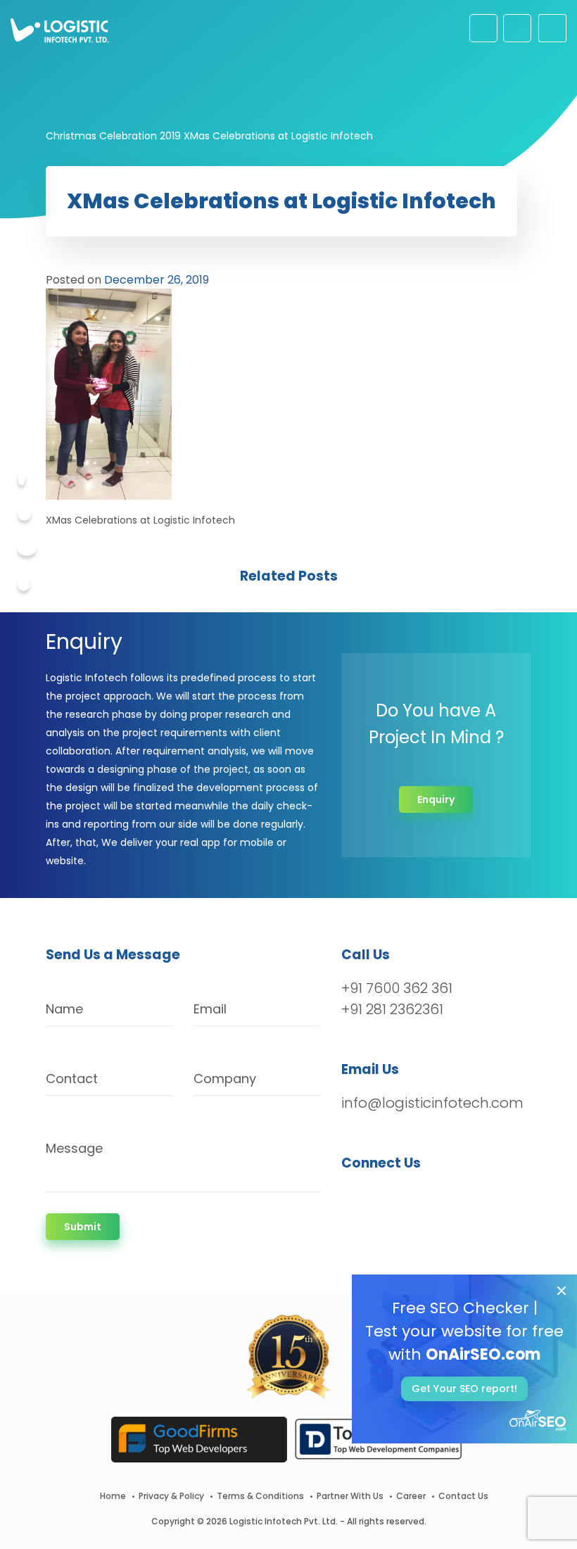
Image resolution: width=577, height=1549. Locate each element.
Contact (72, 1078)
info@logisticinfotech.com (432, 1103)
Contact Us (463, 1496)
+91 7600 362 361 (396, 988)
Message (74, 1148)
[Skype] (24, 584)
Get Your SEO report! (464, 1389)
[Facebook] (21, 479)
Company (225, 1078)
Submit (82, 1227)
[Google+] (27, 549)
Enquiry (436, 799)
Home (113, 1496)
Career (411, 1496)
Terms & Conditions (260, 1496)
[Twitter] (24, 514)
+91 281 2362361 (392, 1009)
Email (210, 1009)
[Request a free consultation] (483, 28)
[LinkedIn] (418, 1200)
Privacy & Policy (171, 1496)
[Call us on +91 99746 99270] (517, 28)
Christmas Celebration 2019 (113, 136)
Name (64, 1009)
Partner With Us (350, 1496)
